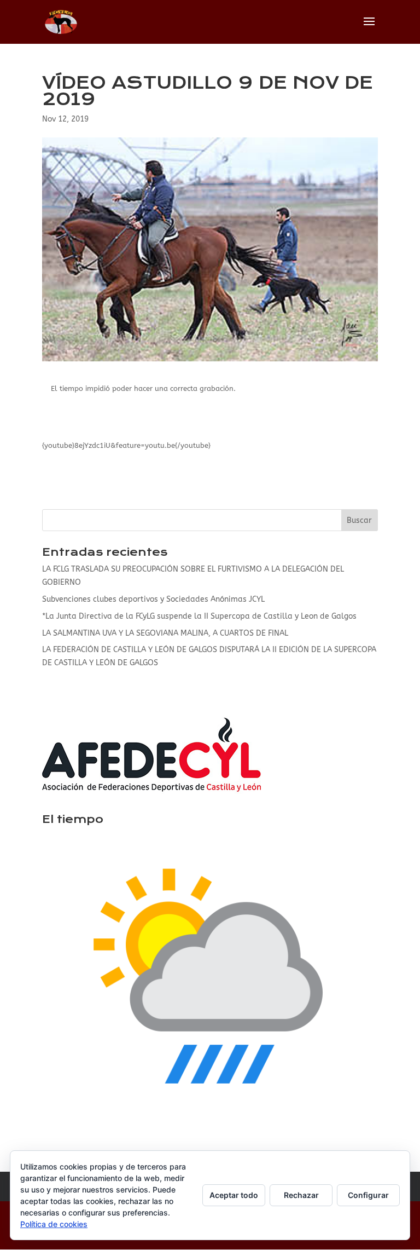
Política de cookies (54, 1224)
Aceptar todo (233, 1195)
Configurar (368, 1195)
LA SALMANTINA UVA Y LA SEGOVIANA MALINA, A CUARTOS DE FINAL (165, 633)
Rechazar (301, 1195)
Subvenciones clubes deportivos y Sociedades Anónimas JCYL (153, 599)
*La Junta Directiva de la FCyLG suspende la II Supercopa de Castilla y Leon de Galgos (199, 616)
